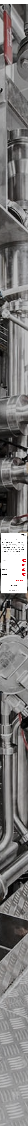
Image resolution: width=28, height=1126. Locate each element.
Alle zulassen (14, 585)
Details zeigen (19, 580)
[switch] (24, 565)
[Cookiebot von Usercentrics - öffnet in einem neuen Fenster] (20, 535)
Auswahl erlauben (14, 590)
